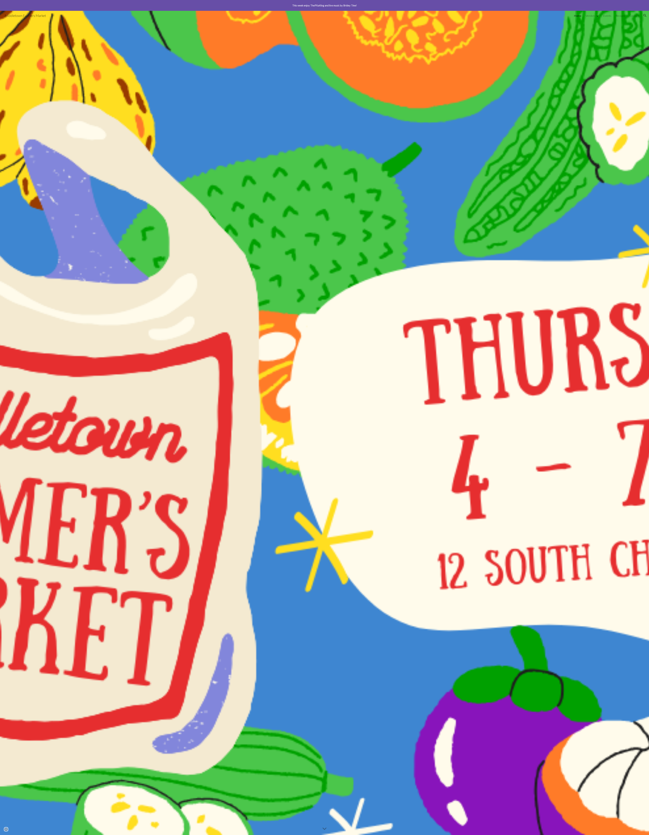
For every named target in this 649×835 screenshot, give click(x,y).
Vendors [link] (590, 15)
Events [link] (607, 15)
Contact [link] (634, 15)
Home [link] (577, 15)
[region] (324, 5)
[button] (645, 15)
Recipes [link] (620, 15)
